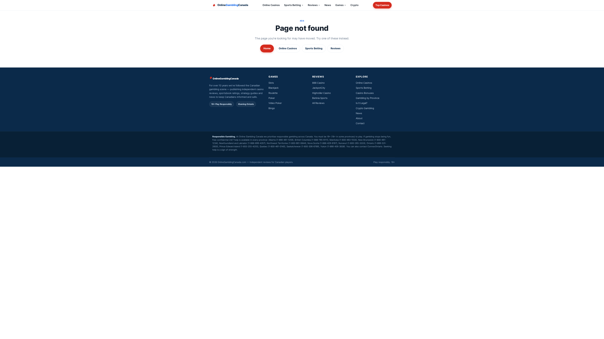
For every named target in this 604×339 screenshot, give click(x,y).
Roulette (273, 93)
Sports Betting (292, 5)
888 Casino (318, 82)
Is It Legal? (361, 103)
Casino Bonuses (365, 93)
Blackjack (273, 87)
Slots (271, 82)
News (327, 5)
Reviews (313, 5)
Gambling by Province (367, 98)
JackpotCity (318, 87)
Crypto (354, 5)
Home (267, 48)
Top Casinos (382, 5)
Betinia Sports (319, 98)
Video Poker (275, 103)
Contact (360, 123)
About (359, 118)
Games (339, 5)
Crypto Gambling (365, 108)
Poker (271, 98)
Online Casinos (271, 5)
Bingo (271, 108)
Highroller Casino (321, 93)
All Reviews (318, 103)
